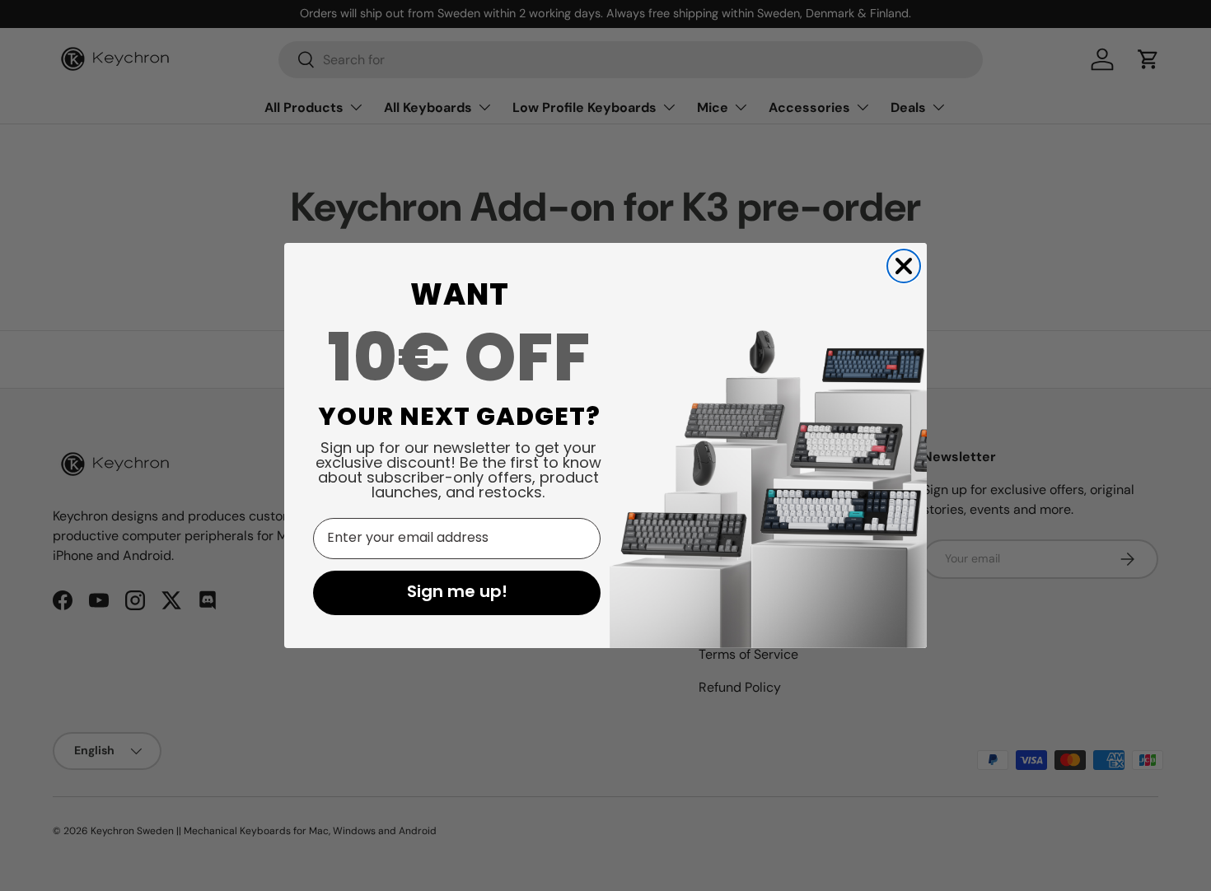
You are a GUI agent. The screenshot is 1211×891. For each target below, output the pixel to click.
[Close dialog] (903, 266)
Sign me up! (457, 593)
